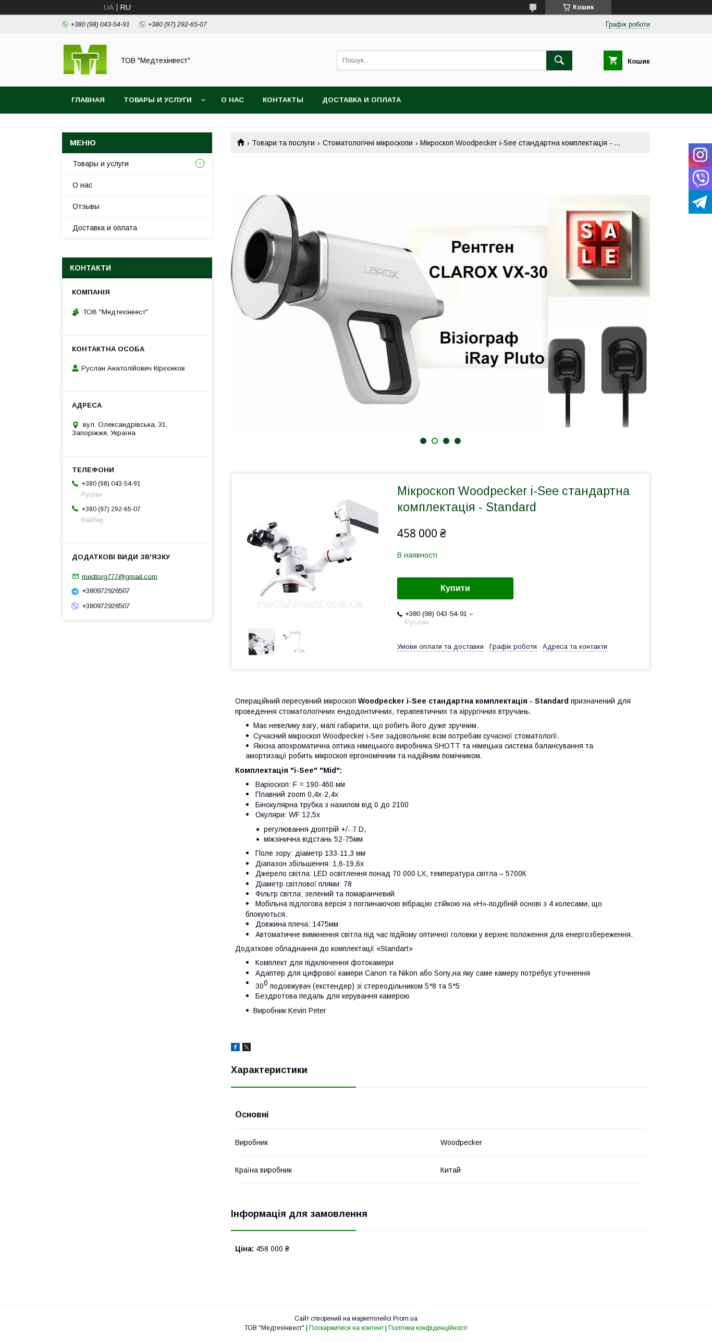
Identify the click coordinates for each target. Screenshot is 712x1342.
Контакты (283, 100)
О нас (232, 100)
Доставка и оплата (361, 100)
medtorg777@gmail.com (119, 576)
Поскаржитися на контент (346, 1328)
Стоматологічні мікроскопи (368, 143)
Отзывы (86, 206)
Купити (455, 588)
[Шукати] (559, 60)
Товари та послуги (283, 143)
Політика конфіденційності (428, 1328)
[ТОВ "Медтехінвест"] (85, 73)
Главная (88, 100)
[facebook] (235, 1048)
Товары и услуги (158, 100)
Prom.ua (405, 1318)
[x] (246, 1048)
